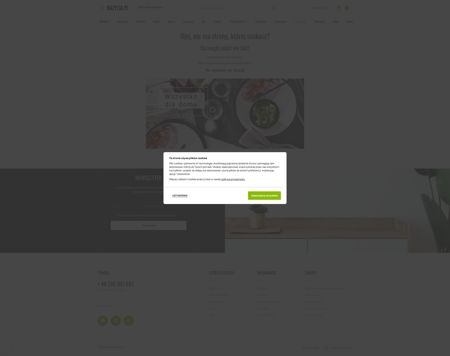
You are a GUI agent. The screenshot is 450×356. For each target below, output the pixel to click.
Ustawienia (180, 195)
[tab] (180, 195)
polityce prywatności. (233, 179)
